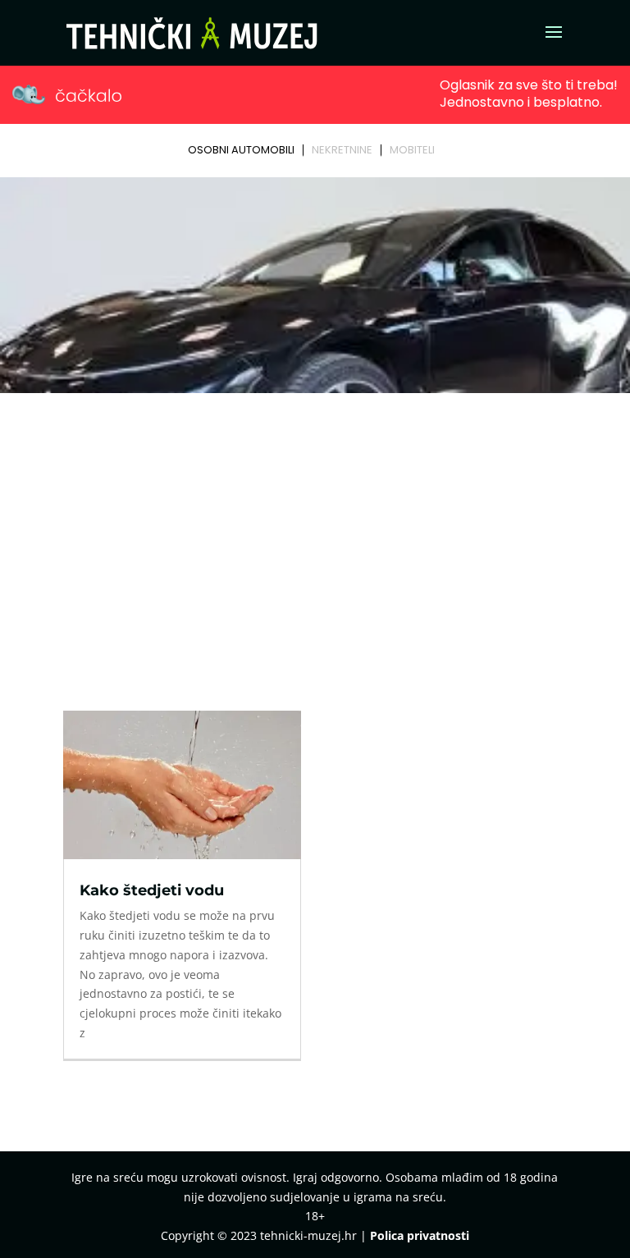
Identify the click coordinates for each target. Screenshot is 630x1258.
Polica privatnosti (419, 1235)
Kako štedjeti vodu (152, 890)
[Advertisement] (315, 522)
